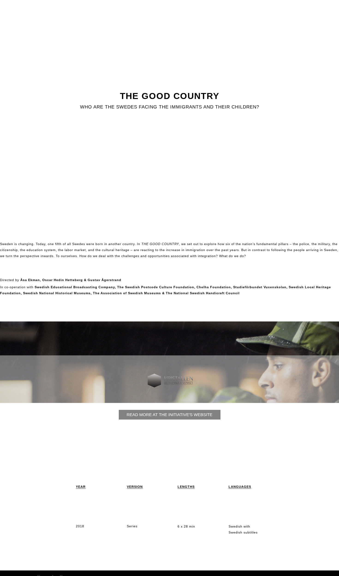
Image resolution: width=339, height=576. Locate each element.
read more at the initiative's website (169, 414)
